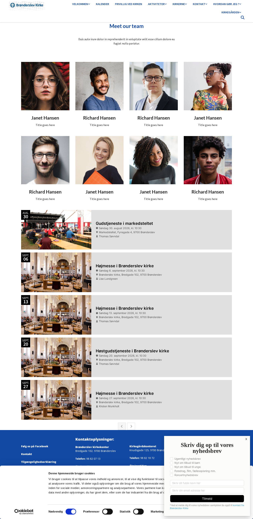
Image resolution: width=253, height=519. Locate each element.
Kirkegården (230, 12)
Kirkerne (179, 4)
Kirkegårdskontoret (142, 446)
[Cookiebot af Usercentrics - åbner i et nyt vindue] (24, 512)
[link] (81, 4)
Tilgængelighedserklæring (38, 462)
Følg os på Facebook (36, 446)
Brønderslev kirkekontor (92, 447)
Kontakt (199, 4)
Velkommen (80, 4)
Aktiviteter (156, 4)
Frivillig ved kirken (128, 4)
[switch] (107, 512)
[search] (242, 18)
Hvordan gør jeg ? (226, 4)
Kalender (102, 4)
